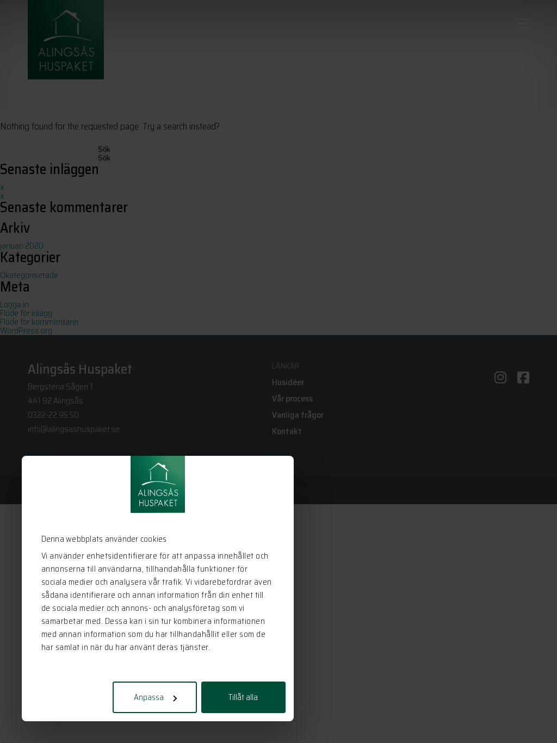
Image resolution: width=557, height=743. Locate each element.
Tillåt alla (243, 697)
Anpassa (149, 697)
